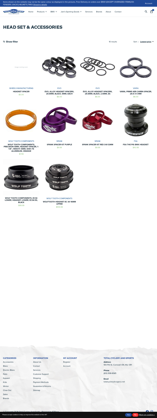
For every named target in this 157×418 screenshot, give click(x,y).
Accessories (8, 362)
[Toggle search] (146, 11)
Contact (118, 11)
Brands (99, 11)
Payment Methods (41, 382)
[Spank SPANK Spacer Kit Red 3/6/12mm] (97, 120)
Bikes (5, 366)
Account (66, 366)
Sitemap (36, 390)
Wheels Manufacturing (21, 88)
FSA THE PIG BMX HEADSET (136, 144)
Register (66, 362)
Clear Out (7, 390)
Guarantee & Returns (42, 386)
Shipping (37, 378)
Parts (5, 374)
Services (88, 11)
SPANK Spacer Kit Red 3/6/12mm (97, 144)
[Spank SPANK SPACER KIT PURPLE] (59, 120)
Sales (5, 394)
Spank (59, 141)
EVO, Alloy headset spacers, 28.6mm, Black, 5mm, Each (59, 92)
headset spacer (21, 91)
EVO (59, 88)
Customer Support (41, 374)
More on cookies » (147, 414)
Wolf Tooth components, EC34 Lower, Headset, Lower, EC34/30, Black (21, 200)
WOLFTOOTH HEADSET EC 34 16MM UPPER (59, 202)
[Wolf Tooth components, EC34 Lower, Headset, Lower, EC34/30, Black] (21, 177)
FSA (135, 141)
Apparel (6, 378)
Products (41, 11)
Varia (136, 88)
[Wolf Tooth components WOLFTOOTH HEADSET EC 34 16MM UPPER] (59, 177)
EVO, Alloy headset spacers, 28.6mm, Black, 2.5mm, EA (97, 92)
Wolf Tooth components (21, 141)
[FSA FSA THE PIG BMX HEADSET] (136, 120)
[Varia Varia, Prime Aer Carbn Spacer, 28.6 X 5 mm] (136, 67)
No (135, 414)
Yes (128, 414)
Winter (6, 386)
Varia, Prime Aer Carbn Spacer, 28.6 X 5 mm (136, 92)
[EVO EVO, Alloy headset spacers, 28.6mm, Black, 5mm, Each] (59, 67)
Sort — (136, 41)
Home (30, 11)
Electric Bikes (9, 370)
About (108, 11)
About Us (37, 362)
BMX (53, 11)
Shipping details (40, 4)
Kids (5, 382)
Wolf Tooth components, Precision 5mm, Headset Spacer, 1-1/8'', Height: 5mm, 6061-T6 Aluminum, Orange (21, 147)
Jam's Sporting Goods (70, 11)
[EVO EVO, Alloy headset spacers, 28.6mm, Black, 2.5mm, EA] (97, 67)
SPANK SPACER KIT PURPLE (59, 144)
